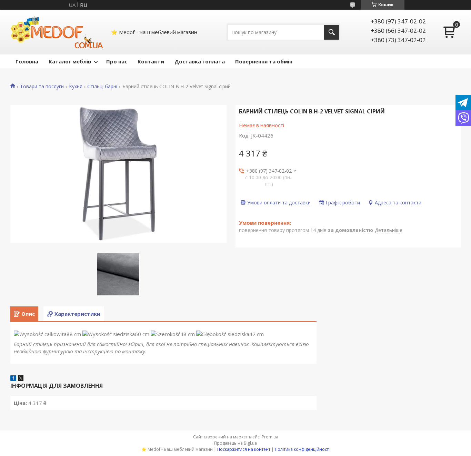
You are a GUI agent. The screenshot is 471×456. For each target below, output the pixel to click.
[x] (20, 378)
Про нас (116, 61)
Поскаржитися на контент (243, 449)
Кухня (75, 86)
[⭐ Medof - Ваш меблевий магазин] (56, 32)
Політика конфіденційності (302, 449)
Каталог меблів (70, 61)
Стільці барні (102, 86)
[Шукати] (331, 32)
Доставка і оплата (199, 61)
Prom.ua (270, 437)
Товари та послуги (42, 86)
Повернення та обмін (263, 61)
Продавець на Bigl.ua (235, 443)
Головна (27, 61)
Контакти (151, 61)
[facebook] (13, 378)
